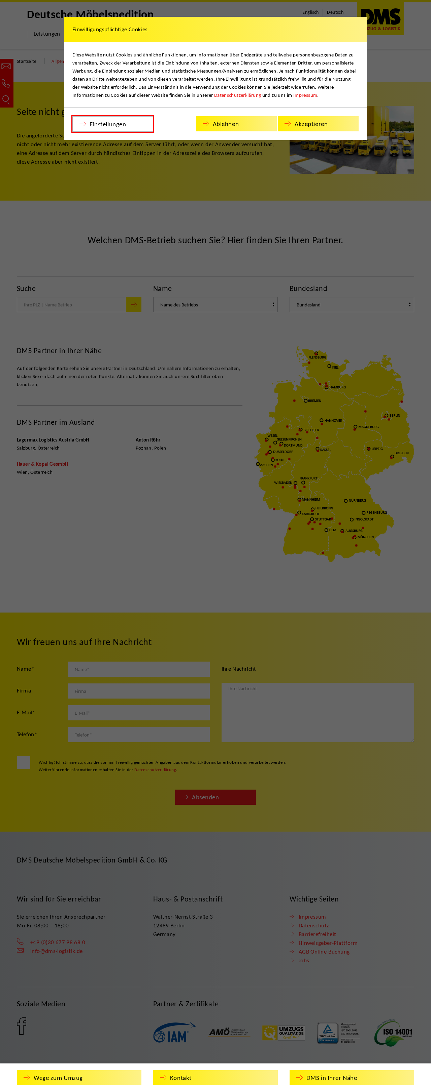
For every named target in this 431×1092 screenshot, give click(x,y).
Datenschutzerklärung (237, 95)
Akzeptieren (311, 124)
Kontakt (181, 1078)
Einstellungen (108, 124)
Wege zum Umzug (58, 1078)
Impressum (305, 95)
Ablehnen (226, 124)
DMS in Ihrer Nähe (331, 1078)
